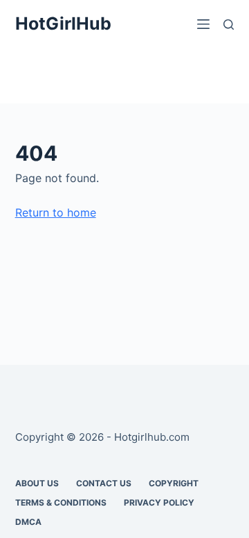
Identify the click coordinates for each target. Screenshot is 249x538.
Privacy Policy (159, 502)
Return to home (55, 212)
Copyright (174, 483)
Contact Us (103, 483)
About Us (37, 483)
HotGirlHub (63, 23)
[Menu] (203, 24)
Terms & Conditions (61, 502)
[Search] (228, 24)
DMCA (28, 522)
